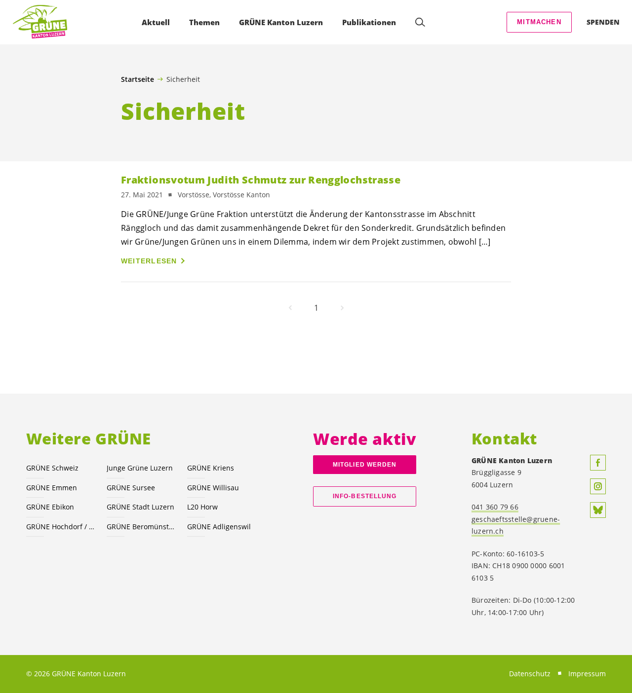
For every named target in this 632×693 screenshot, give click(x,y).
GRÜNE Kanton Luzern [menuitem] (281, 22)
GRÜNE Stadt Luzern (140, 506)
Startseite (137, 79)
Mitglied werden (364, 464)
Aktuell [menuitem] (156, 22)
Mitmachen (539, 22)
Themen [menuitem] (204, 22)
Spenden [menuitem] (603, 22)
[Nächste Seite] (342, 308)
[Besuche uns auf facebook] (598, 463)
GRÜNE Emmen (51, 487)
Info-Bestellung (364, 496)
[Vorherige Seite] (290, 308)
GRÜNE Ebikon (50, 506)
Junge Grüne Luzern (140, 468)
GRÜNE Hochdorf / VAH (60, 526)
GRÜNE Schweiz (52, 468)
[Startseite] (40, 22)
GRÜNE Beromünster (141, 526)
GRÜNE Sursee (131, 487)
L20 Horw (202, 506)
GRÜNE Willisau (213, 487)
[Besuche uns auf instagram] (598, 486)
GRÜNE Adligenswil (219, 526)
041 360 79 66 (495, 506)
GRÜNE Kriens (210, 468)
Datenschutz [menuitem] (530, 673)
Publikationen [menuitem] (369, 22)
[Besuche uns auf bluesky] (598, 510)
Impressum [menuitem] (587, 673)
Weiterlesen (149, 261)
